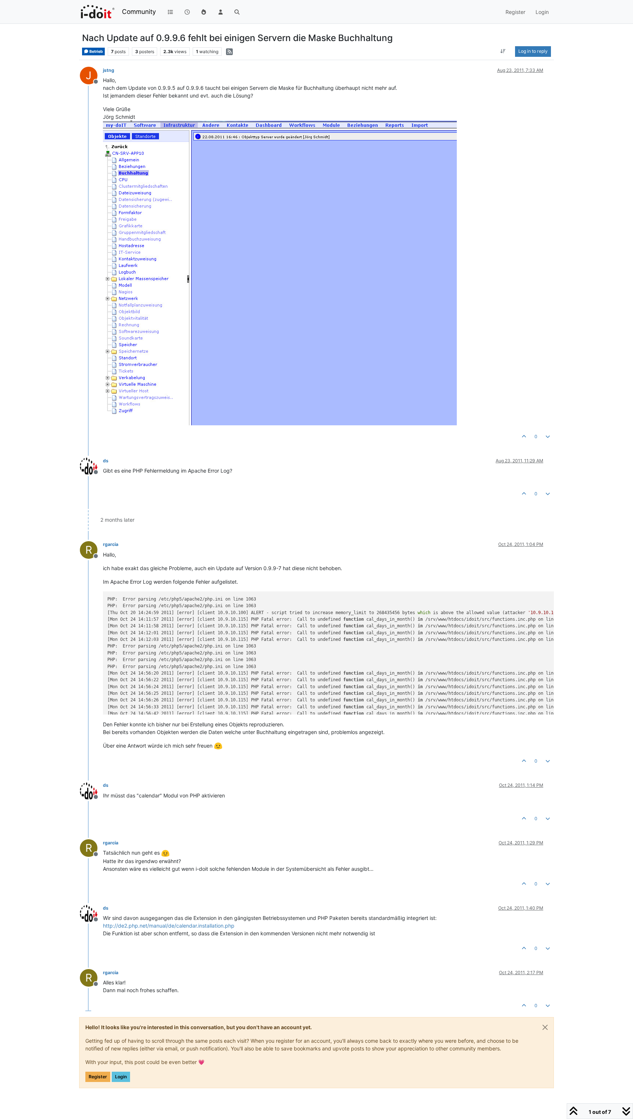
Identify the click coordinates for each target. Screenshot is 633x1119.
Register (98, 1076)
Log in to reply (533, 51)
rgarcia (110, 544)
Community (139, 11)
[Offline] (91, 465)
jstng (108, 70)
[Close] (545, 1027)
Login (121, 1076)
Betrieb (96, 51)
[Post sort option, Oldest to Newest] (503, 51)
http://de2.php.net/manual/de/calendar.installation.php (168, 925)
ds (105, 460)
